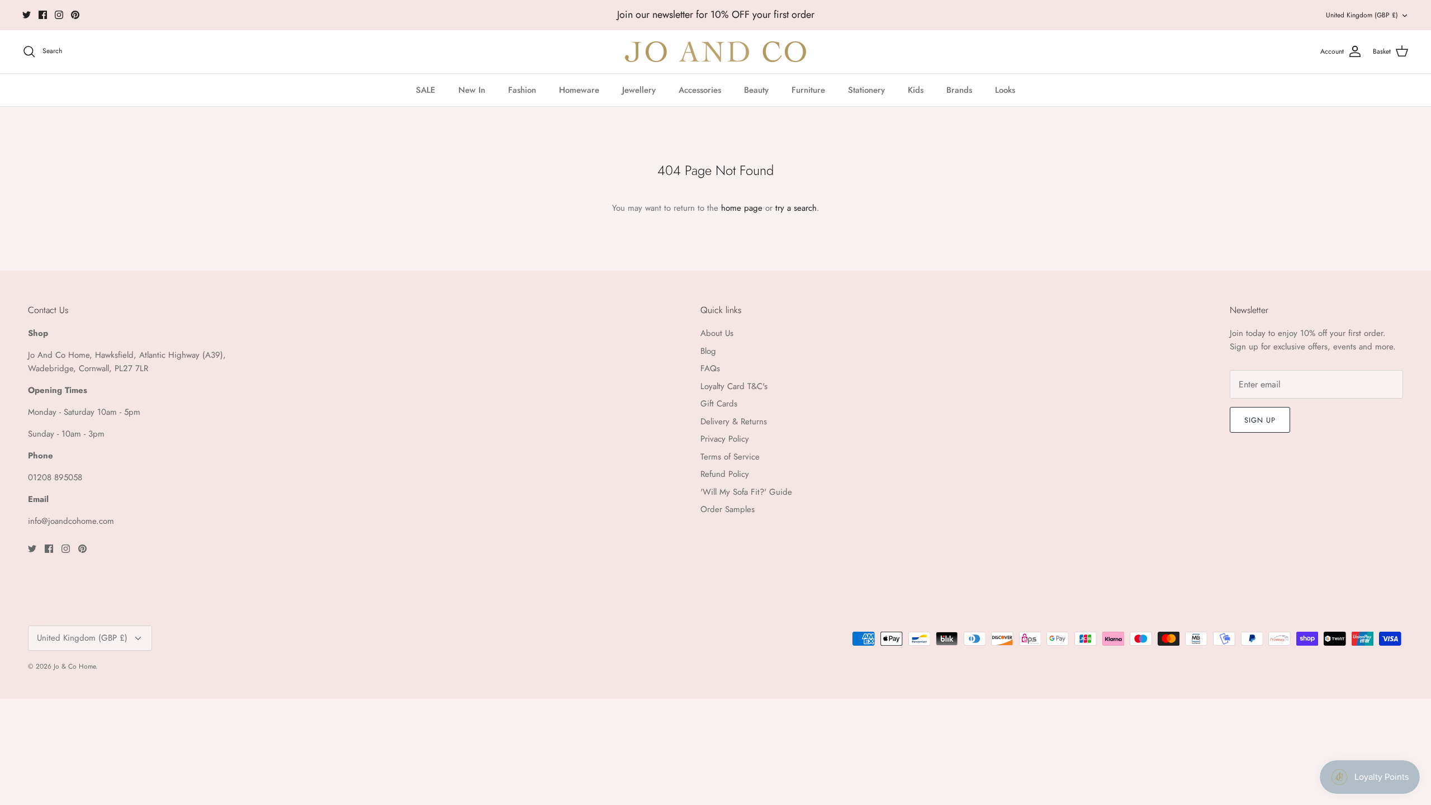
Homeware (579, 90)
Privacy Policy (724, 439)
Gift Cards (718, 403)
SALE (425, 90)
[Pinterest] (75, 15)
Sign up (1260, 420)
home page (741, 208)
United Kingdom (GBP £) (1362, 15)
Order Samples (727, 509)
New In (471, 90)
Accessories (700, 90)
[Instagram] (59, 15)
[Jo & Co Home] (715, 51)
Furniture (808, 90)
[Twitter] (26, 15)
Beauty (756, 90)
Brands (959, 90)
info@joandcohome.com (71, 521)
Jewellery (639, 90)
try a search (796, 208)
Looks (1005, 90)
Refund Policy (724, 474)
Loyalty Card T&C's (733, 386)
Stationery (866, 90)
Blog (708, 351)
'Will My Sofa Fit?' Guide (746, 492)
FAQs (710, 368)
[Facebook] (43, 15)
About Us (716, 333)
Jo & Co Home (75, 666)
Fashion (522, 90)
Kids (915, 90)
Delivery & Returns (733, 421)
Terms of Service (730, 457)
